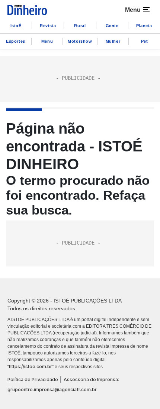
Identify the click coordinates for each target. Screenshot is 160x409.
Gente (112, 25)
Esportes (15, 41)
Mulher (113, 41)
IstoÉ (16, 25)
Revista (48, 25)
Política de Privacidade (32, 379)
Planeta (144, 25)
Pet (144, 41)
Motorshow (80, 41)
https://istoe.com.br (30, 366)
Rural (80, 25)
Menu (47, 41)
